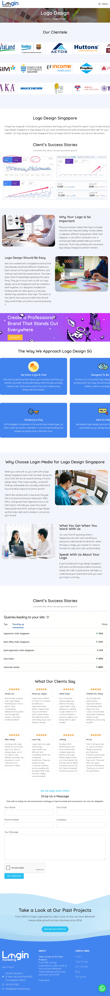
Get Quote (80, 976)
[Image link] (15, 956)
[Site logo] (10, 3)
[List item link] (18, 984)
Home (47, 18)
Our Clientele (81, 966)
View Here (44, 980)
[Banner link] (55, 327)
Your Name (9, 807)
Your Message (11, 832)
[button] (102, 988)
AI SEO (78, 956)
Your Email (61, 807)
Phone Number (11, 819)
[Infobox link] (33, 376)
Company (61, 819)
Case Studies (81, 961)
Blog (77, 971)
